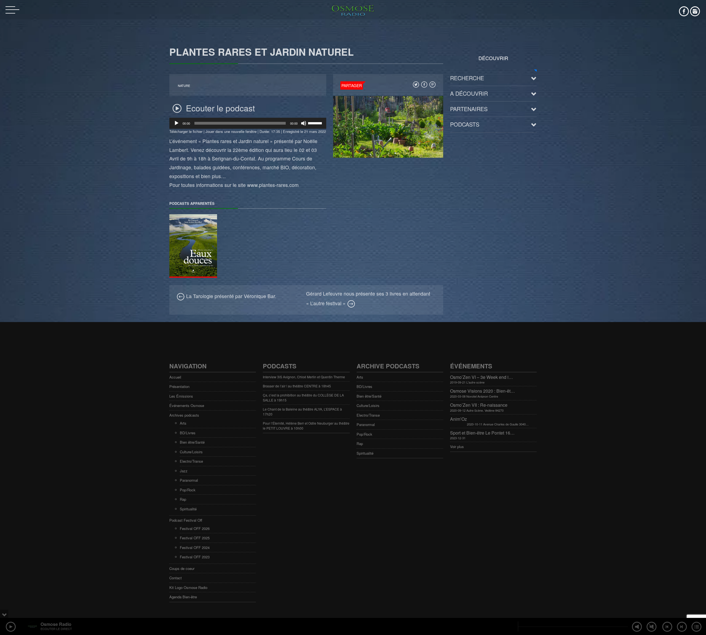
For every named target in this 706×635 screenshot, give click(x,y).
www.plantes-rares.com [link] (273, 184)
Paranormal (189, 480)
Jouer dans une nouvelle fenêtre (230, 131)
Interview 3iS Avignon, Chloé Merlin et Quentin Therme (304, 376)
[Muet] (303, 123)
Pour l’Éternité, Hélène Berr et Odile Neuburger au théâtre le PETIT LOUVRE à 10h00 (306, 425)
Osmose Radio (56, 624)
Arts (183, 423)
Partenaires (469, 109)
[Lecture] (176, 123)
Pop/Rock (188, 489)
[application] (247, 123)
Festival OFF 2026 (195, 528)
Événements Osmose (186, 405)
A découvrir (469, 93)
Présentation (179, 386)
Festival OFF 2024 (195, 547)
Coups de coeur (181, 568)
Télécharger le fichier (185, 131)
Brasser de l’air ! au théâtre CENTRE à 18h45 (297, 386)
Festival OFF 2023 (195, 556)
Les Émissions (181, 396)
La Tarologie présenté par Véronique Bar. (230, 296)
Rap (183, 499)
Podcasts (464, 124)
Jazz (184, 470)
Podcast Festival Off (185, 520)
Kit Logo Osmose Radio (188, 587)
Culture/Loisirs (191, 451)
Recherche (467, 78)
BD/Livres (188, 432)
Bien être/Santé (192, 442)
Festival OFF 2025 (195, 537)
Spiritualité (188, 508)
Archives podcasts (184, 415)
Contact (175, 577)
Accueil (175, 377)
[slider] (315, 123)
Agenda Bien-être (183, 596)
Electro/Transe (191, 461)
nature (184, 86)
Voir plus (457, 446)
